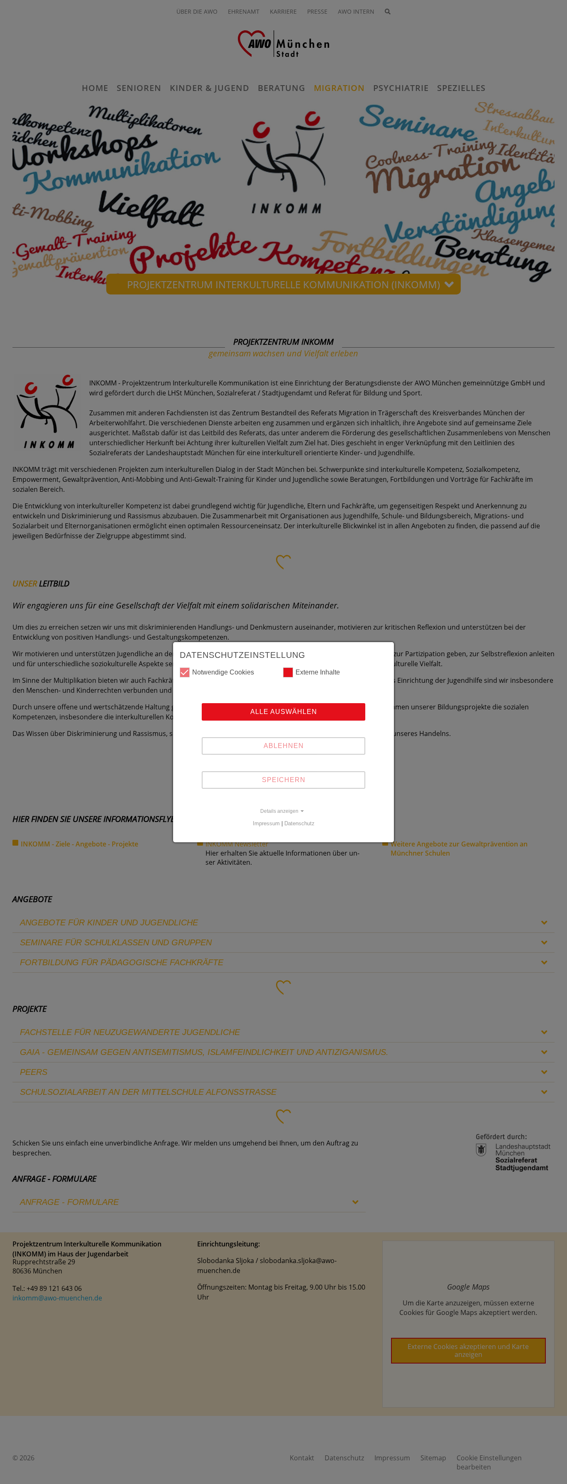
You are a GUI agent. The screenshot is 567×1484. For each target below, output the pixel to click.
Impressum (266, 823)
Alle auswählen (283, 711)
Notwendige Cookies (223, 672)
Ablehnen (284, 745)
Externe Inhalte (318, 672)
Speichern (283, 779)
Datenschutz (299, 823)
